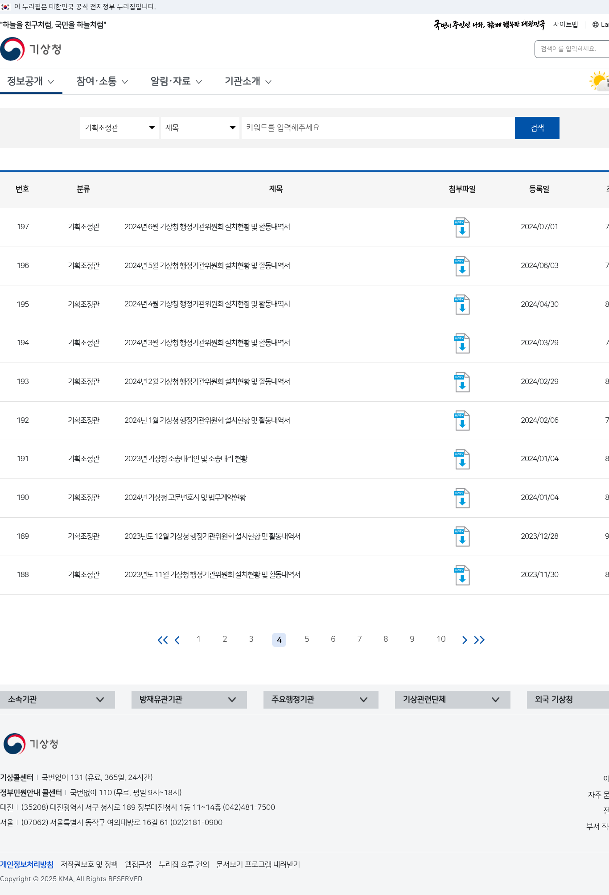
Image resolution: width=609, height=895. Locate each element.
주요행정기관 (293, 699)
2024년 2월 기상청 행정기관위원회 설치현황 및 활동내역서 (207, 382)
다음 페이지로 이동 (464, 640)
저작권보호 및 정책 (89, 865)
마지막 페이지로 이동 (479, 640)
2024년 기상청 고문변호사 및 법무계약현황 (185, 498)
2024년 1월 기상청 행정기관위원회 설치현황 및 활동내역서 (207, 421)
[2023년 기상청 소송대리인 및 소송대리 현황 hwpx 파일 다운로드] (462, 459)
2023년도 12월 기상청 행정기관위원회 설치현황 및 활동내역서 (212, 536)
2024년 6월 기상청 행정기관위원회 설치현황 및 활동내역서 (207, 227)
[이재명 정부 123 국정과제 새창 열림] (489, 25)
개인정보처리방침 (26, 865)
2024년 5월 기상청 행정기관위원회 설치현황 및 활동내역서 (207, 266)
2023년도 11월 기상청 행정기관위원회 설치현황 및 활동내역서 (212, 575)
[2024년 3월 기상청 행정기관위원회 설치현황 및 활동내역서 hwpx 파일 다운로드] (462, 343)
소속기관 (22, 699)
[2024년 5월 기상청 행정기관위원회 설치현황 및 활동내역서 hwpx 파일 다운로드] (462, 266)
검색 (537, 128)
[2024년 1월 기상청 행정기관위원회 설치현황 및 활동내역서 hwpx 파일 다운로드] (462, 420)
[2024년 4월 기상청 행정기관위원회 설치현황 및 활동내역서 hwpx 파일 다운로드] (462, 304)
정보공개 (25, 81)
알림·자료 (171, 81)
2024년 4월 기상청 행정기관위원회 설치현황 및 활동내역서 (207, 304)
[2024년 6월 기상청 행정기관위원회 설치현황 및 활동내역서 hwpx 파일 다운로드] (462, 227)
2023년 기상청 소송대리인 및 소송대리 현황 (185, 459)
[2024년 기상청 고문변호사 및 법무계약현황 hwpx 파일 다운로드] (462, 498)
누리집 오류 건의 (184, 865)
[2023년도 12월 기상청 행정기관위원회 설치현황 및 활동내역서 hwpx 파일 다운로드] (462, 536)
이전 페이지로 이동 (177, 640)
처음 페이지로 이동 (163, 640)
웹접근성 (138, 865)
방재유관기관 (161, 699)
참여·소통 (97, 81)
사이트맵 (565, 25)
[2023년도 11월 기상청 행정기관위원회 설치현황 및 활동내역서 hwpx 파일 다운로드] (462, 575)
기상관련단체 (424, 699)
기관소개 (242, 81)
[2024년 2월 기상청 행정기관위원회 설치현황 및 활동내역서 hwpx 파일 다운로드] (462, 382)
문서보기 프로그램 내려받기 (258, 865)
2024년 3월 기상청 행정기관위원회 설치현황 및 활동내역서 (207, 343)
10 (441, 639)
